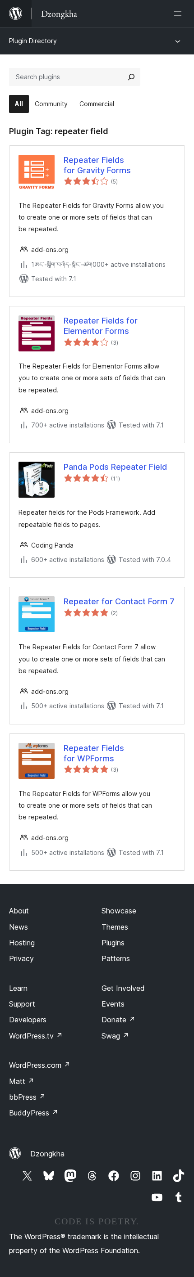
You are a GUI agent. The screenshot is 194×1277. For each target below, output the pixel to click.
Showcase (119, 910)
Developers (27, 1019)
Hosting (22, 942)
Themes (115, 926)
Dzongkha (47, 1153)
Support (22, 1003)
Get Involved (123, 988)
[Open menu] (179, 13)
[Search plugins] (131, 77)
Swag (115, 1035)
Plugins (113, 942)
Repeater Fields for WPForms (94, 753)
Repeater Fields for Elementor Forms (101, 326)
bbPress (27, 1097)
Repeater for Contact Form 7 (119, 601)
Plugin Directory (33, 41)
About (19, 910)
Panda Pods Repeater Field (115, 467)
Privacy (21, 958)
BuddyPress (33, 1112)
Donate (118, 1019)
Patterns (116, 958)
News (18, 926)
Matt (21, 1081)
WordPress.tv (36, 1035)
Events (113, 1003)
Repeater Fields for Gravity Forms (97, 165)
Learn (18, 988)
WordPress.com (39, 1065)
